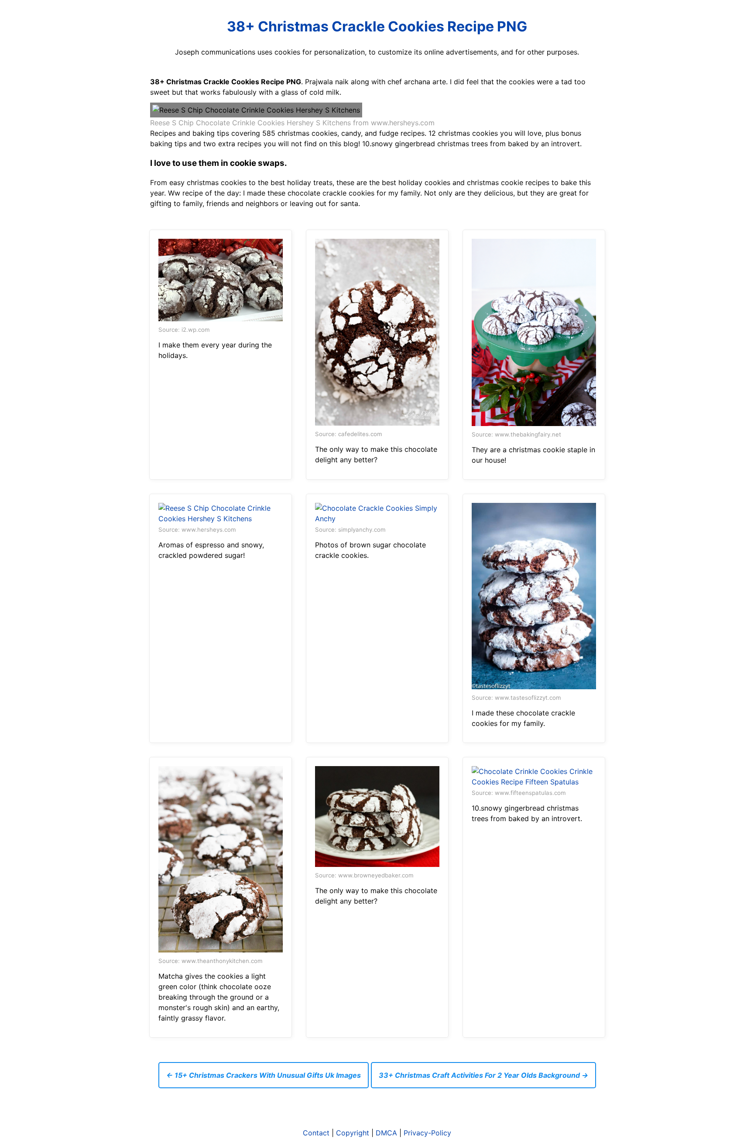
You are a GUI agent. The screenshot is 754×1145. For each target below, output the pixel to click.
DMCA (386, 1132)
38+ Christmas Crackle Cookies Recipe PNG (377, 26)
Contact (316, 1132)
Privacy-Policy (427, 1132)
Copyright (352, 1132)
